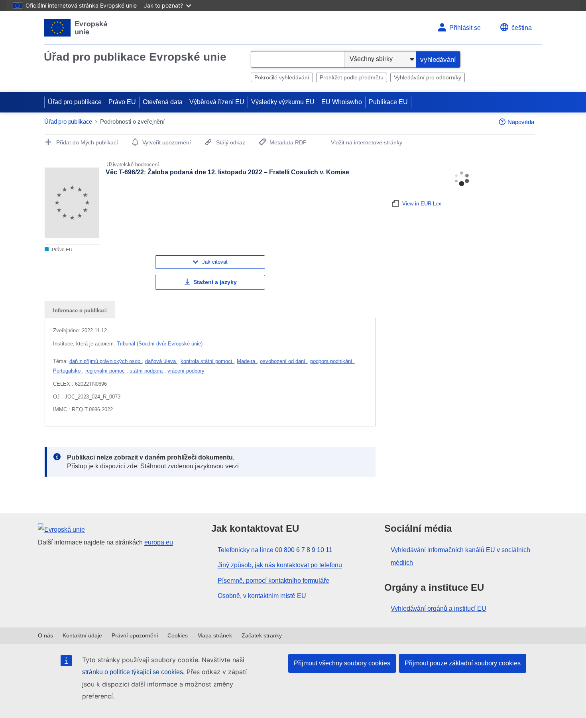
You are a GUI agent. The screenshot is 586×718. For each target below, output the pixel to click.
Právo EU (122, 102)
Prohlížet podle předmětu (351, 77)
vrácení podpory (186, 371)
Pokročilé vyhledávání (281, 77)
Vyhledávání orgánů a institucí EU (438, 608)
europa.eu (158, 542)
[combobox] (297, 59)
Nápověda (520, 121)
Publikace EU (388, 102)
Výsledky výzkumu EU (283, 102)
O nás (45, 635)
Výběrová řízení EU (216, 102)
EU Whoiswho (341, 102)
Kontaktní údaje (82, 635)
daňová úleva (161, 361)
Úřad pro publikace (75, 102)
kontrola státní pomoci (207, 361)
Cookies (177, 635)
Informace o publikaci (80, 311)
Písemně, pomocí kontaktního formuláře (273, 580)
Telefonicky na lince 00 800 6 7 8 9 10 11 (275, 549)
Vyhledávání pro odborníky (427, 77)
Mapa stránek (214, 635)
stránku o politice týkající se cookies (132, 672)
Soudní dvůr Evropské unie (169, 344)
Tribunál (126, 344)
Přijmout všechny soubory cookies (342, 663)
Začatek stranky (262, 635)
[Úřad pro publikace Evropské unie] (76, 28)
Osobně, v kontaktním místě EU (262, 595)
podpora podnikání (332, 361)
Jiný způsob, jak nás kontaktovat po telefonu (280, 565)
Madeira (247, 361)
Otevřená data (163, 102)
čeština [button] (521, 27)
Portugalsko (67, 371)
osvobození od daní (283, 361)
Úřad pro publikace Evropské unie (135, 57)
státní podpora (147, 371)
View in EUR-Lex (421, 204)
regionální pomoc (105, 371)
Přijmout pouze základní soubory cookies (463, 663)
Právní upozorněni (135, 635)
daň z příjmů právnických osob (105, 361)
